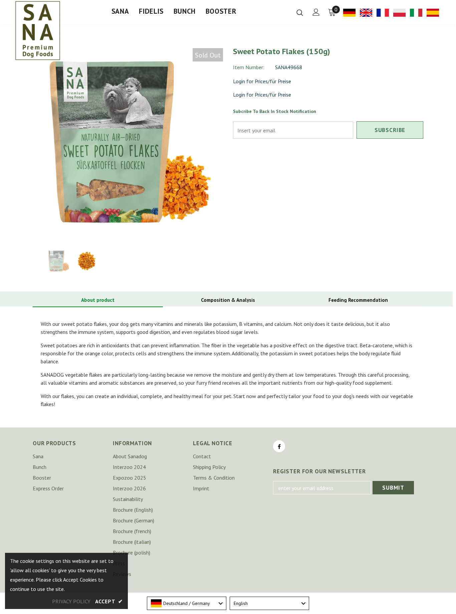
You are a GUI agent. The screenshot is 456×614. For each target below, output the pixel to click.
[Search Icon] (299, 12)
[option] (128, 143)
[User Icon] (316, 12)
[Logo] (37, 30)
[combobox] (186, 603)
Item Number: (248, 67)
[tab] (98, 300)
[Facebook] (279, 446)
